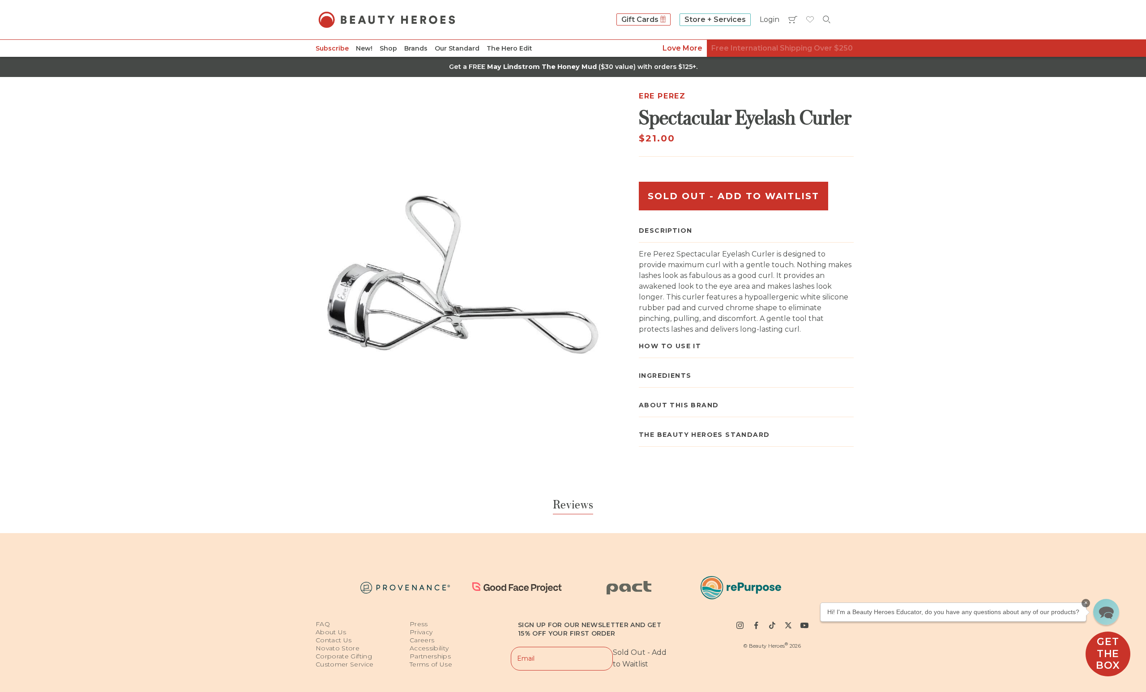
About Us (331, 632)
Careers (422, 640)
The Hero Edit (509, 48)
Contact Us (334, 640)
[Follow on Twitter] (788, 625)
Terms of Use (431, 664)
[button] (1106, 612)
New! (364, 48)
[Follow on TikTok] (772, 625)
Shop (388, 48)
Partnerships (430, 656)
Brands (416, 48)
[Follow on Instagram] (739, 625)
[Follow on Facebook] (756, 625)
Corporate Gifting (344, 656)
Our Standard (457, 48)
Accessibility (429, 648)
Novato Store (337, 648)
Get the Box (1108, 653)
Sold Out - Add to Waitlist (733, 196)
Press (419, 624)
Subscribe (332, 48)
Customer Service (345, 664)
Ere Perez (662, 96)
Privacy (421, 632)
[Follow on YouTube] (804, 625)
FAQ (323, 624)
